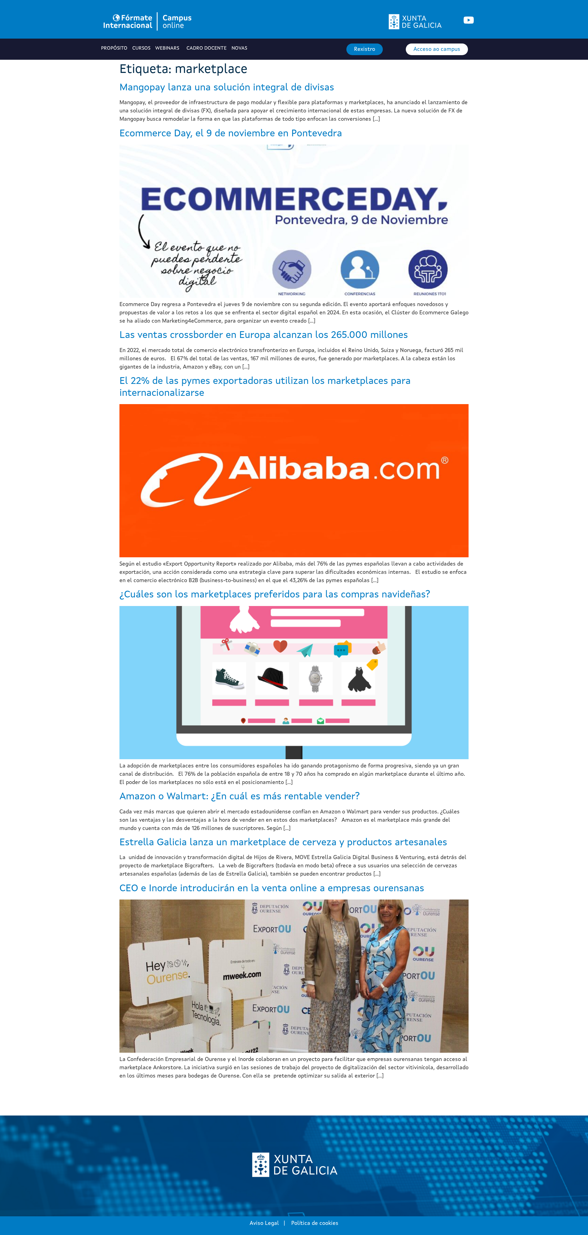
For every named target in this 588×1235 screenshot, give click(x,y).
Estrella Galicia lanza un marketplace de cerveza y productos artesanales (283, 843)
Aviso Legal (264, 1223)
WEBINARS (167, 48)
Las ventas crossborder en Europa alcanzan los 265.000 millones (263, 335)
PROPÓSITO (114, 48)
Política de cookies (314, 1223)
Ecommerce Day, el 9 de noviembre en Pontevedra (230, 134)
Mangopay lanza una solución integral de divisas (226, 88)
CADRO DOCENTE (207, 48)
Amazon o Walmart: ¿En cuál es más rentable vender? (239, 797)
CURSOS (141, 48)
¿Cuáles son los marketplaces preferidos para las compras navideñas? (274, 595)
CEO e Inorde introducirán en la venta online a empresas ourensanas (271, 889)
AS (240, 48)
